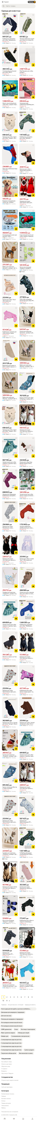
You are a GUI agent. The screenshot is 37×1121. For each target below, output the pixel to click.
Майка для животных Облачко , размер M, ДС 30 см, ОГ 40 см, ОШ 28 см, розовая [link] (10, 398)
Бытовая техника (6, 1098)
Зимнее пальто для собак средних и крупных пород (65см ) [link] (27, 755)
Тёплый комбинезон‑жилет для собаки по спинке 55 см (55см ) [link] (27, 39)
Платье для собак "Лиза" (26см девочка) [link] (9, 300)
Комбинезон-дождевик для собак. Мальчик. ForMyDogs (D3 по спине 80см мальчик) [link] (26, 137)
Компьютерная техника (7, 1094)
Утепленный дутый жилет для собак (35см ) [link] (9, 71)
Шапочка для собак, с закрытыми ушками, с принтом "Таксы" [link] (26, 169)
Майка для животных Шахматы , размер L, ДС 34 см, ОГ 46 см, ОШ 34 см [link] (10, 267)
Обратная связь (5, 1066)
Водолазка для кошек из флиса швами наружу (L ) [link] (9, 366)
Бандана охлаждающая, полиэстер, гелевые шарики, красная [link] (9, 201)
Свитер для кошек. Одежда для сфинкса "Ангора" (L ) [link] (25, 887)
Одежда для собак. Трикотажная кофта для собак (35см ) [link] (9, 691)
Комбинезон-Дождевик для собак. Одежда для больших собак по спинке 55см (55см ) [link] (9, 39)
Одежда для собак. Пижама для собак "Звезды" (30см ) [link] (8, 527)
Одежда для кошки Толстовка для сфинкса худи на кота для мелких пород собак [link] (26, 657)
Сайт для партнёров (6, 1087)
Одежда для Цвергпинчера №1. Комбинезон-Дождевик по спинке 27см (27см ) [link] (10, 953)
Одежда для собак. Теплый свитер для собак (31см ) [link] (27, 723)
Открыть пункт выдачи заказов (9, 1080)
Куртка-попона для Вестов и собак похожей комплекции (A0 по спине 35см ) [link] (10, 787)
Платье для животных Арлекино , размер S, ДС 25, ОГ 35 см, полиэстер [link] (26, 332)
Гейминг (3, 1096)
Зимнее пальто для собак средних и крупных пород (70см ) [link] (10, 625)
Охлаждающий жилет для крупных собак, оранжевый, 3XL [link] (10, 235)
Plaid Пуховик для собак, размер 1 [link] (26, 71)
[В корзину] (16, 33)
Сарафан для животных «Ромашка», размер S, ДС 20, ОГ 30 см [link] (10, 853)
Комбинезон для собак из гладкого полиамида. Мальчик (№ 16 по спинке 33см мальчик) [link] (27, 921)
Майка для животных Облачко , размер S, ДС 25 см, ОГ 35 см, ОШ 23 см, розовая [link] (27, 365)
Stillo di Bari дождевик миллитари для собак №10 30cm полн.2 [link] (27, 300)
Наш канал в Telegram (7, 1073)
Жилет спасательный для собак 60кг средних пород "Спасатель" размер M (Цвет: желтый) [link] (10, 104)
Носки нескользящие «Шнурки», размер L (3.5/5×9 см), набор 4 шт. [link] (9, 921)
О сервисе (4, 1068)
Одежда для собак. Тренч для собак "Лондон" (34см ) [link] (10, 430)
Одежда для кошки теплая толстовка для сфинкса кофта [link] (10, 887)
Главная (4, 1119)
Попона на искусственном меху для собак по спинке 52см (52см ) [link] (27, 593)
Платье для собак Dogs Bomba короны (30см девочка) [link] (26, 462)
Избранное (13, 1119)
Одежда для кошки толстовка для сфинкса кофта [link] (26, 430)
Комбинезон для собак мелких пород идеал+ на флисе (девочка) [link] (26, 691)
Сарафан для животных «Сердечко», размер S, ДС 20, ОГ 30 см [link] (10, 593)
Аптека (3, 1101)
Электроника (5, 1105)
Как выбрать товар (6, 1061)
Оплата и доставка (6, 1064)
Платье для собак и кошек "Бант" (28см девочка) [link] (27, 559)
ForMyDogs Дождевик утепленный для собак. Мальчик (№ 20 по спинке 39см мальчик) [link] (27, 853)
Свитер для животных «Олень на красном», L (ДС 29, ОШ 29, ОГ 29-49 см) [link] (10, 985)
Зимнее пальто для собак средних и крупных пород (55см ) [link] (10, 462)
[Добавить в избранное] (16, 15)
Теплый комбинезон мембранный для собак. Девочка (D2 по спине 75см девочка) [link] (27, 527)
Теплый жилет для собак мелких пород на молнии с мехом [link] (27, 495)
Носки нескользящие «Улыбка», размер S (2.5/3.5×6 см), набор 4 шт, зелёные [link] (27, 267)
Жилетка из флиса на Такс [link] (10, 656)
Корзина (23, 1119)
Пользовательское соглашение (9, 1111)
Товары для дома (6, 1103)
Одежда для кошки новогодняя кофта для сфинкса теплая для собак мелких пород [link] (27, 202)
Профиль (32, 1119)
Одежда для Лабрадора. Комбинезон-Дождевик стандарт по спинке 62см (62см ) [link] (9, 495)
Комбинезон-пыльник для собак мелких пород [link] (9, 332)
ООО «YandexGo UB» (11, 1115)
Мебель (3, 1108)
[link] (18, 1008)
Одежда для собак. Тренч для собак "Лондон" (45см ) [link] (10, 137)
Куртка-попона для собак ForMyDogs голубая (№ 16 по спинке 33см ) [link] (27, 398)
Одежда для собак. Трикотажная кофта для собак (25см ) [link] (9, 821)
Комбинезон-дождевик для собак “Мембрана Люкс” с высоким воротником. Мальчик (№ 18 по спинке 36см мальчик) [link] (26, 625)
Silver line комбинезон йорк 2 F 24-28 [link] (10, 169)
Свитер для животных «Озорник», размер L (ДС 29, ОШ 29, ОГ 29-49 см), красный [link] (9, 755)
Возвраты (4, 1071)
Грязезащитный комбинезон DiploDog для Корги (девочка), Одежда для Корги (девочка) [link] (27, 104)
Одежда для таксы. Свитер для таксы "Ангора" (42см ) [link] (10, 723)
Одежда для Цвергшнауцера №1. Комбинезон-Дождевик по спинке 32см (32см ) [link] (27, 821)
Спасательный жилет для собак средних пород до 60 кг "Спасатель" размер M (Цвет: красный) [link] (27, 235)
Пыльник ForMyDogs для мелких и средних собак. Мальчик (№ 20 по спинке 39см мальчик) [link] (27, 985)
